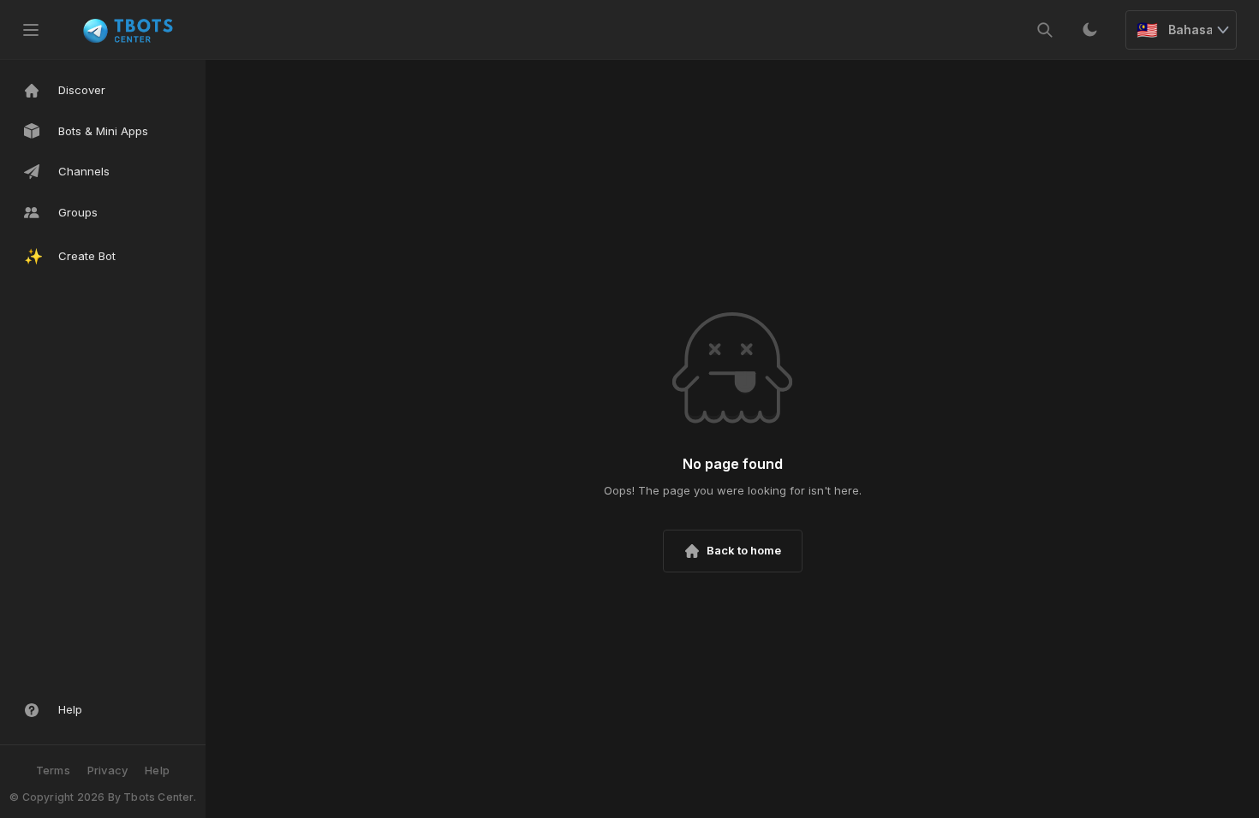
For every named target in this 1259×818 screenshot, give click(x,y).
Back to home (744, 550)
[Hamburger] (31, 30)
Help (157, 770)
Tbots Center (158, 797)
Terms (53, 770)
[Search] (1044, 30)
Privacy (107, 770)
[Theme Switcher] (1089, 30)
